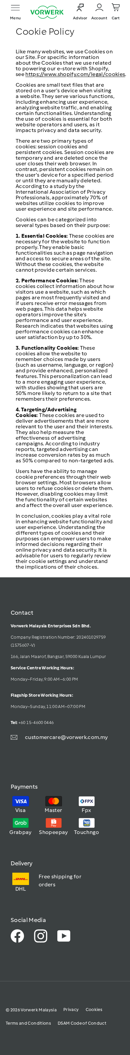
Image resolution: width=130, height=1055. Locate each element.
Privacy (71, 1009)
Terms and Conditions (28, 1023)
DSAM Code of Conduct (82, 1023)
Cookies (94, 1009)
